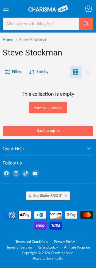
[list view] (87, 72)
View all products (48, 108)
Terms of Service (19, 247)
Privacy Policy (64, 242)
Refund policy (48, 247)
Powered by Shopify (48, 259)
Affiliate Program (77, 247)
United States (45, 196)
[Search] (86, 24)
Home (8, 40)
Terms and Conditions (31, 242)
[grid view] (76, 72)
